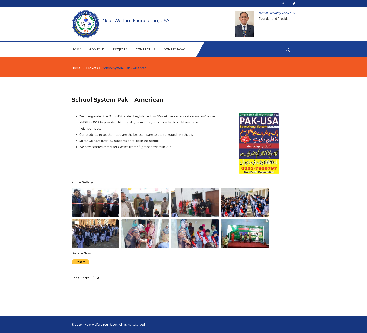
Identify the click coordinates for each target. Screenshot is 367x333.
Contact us (145, 49)
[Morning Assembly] (245, 202)
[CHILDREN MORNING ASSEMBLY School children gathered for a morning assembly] (95, 233)
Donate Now (174, 49)
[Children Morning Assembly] (95, 233)
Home (76, 49)
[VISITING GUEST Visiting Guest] (195, 233)
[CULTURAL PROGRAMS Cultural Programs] (245, 233)
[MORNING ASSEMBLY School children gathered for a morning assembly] (245, 202)
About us (97, 49)
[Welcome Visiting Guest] (145, 233)
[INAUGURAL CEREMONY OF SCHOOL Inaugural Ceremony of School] (95, 202)
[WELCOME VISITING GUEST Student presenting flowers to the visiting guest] (145, 233)
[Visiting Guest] (195, 233)
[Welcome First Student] (145, 202)
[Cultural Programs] (245, 233)
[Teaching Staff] (195, 202)
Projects (120, 49)
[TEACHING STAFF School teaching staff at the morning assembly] (195, 202)
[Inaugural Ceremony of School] (95, 202)
